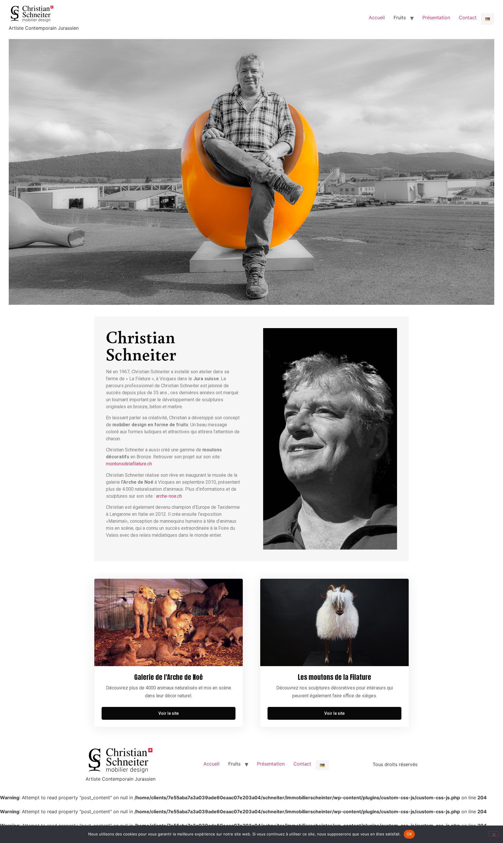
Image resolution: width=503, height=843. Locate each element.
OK (409, 834)
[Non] (494, 834)
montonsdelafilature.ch (129, 464)
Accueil (377, 17)
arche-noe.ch (169, 496)
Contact (468, 17)
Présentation (436, 17)
